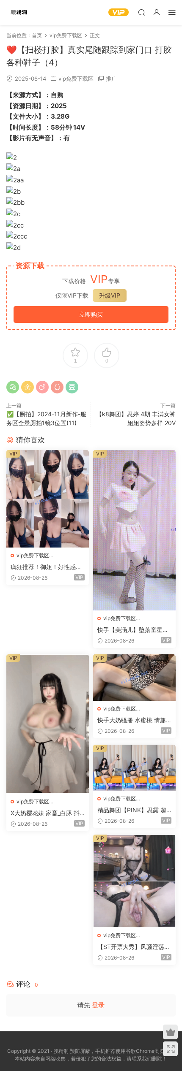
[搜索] (141, 12)
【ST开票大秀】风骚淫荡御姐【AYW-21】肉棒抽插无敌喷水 (133, 947)
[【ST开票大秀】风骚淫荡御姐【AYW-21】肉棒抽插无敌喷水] (134, 881)
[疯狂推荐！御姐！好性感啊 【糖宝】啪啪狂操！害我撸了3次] (47, 499)
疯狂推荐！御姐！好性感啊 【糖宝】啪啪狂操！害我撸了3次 (46, 567)
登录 (98, 1005)
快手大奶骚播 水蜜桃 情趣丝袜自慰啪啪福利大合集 (131, 720)
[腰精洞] (19, 12)
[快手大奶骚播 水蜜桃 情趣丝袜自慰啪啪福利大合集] (134, 677)
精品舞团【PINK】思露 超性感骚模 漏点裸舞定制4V (131, 810)
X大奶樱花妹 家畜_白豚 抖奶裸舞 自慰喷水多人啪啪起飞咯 (47, 813)
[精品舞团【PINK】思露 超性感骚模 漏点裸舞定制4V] (134, 768)
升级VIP (109, 295)
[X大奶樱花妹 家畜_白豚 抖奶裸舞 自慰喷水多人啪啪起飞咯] (47, 724)
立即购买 (91, 314)
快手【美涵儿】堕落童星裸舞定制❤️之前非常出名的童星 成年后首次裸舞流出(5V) (133, 630)
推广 (111, 78)
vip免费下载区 (76, 78)
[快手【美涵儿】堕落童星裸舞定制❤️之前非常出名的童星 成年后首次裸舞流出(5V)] (134, 530)
